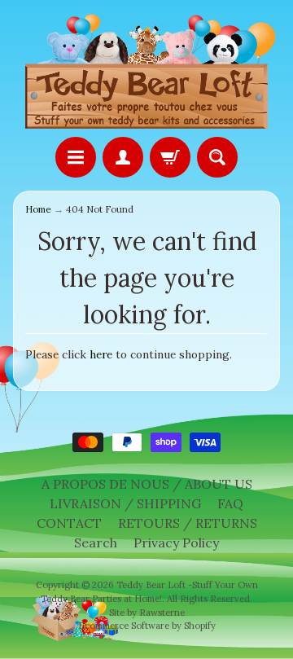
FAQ (230, 503)
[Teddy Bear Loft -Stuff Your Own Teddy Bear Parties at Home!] (146, 71)
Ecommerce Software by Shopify (147, 625)
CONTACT (69, 523)
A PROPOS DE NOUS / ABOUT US (147, 484)
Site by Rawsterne (147, 612)
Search (95, 542)
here (101, 354)
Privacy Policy (176, 542)
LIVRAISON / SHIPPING (125, 503)
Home (38, 209)
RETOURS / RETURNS (187, 523)
